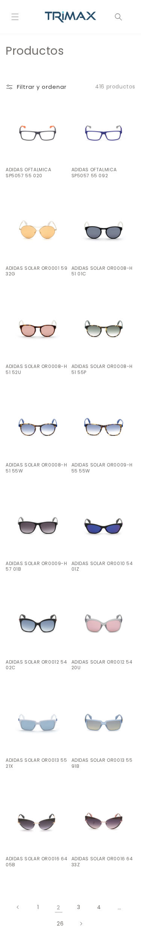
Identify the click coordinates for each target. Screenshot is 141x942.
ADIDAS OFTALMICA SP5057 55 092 (94, 172)
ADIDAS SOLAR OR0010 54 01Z (102, 566)
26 (60, 923)
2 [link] (58, 907)
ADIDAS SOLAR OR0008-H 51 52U (36, 369)
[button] (15, 17)
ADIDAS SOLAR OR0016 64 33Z (102, 861)
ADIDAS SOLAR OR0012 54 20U (102, 665)
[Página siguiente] (81, 923)
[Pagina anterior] (18, 907)
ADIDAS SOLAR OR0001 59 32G (36, 271)
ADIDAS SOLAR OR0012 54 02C (36, 665)
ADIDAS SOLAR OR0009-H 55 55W (102, 468)
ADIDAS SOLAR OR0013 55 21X (36, 763)
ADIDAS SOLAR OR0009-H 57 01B (36, 566)
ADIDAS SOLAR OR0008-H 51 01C (102, 271)
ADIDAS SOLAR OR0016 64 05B (36, 861)
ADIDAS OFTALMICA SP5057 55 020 (29, 172)
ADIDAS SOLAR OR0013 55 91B (102, 763)
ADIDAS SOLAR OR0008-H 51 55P (102, 369)
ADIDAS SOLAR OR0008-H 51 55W (36, 468)
